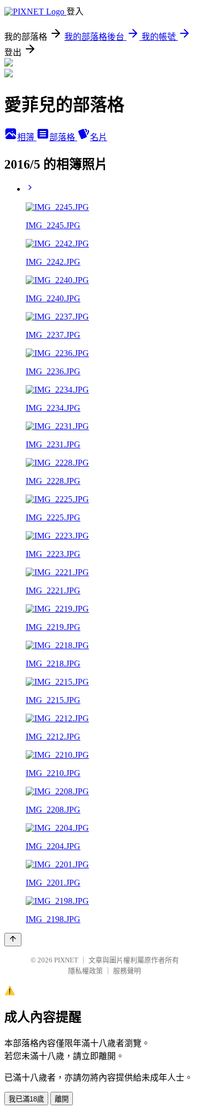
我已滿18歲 (26, 1099)
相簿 (26, 137)
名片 (98, 137)
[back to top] (12, 939)
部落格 (63, 137)
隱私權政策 (85, 971)
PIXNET (66, 960)
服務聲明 (127, 971)
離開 (62, 1099)
